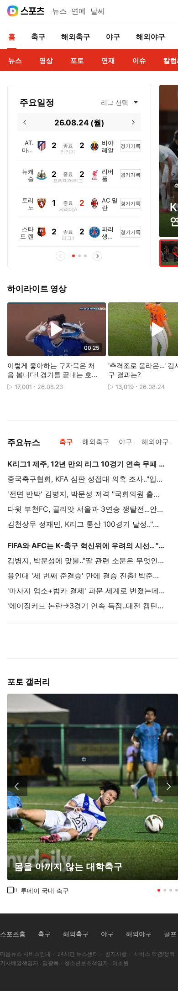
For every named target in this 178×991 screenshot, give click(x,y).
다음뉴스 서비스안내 (25, 954)
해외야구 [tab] (155, 441)
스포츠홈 (13, 934)
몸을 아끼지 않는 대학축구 (68, 866)
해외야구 (139, 934)
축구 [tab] (66, 441)
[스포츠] (33, 11)
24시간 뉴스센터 (78, 954)
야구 (107, 934)
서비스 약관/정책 (154, 954)
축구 (44, 934)
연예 (78, 11)
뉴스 (59, 11)
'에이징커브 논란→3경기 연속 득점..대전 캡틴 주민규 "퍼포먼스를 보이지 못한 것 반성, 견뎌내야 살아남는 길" (86, 605)
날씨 (97, 11)
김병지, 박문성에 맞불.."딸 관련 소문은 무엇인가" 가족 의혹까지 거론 (86, 560)
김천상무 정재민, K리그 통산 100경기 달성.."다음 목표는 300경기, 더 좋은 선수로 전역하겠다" (86, 524)
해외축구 (76, 934)
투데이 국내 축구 (45, 890)
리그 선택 (114, 102)
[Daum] (12, 10)
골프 (170, 934)
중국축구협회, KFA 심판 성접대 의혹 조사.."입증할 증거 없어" (86, 478)
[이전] (24, 122)
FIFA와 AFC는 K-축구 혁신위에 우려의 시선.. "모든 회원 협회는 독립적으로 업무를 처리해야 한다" (86, 545)
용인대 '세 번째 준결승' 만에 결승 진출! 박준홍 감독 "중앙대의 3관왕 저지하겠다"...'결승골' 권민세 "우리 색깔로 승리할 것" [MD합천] (86, 575)
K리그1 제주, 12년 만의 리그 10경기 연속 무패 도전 (86, 463)
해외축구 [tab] (96, 441)
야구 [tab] (125, 441)
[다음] (133, 122)
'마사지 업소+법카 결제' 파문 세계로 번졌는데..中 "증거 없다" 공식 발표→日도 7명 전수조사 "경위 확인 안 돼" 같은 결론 (86, 590)
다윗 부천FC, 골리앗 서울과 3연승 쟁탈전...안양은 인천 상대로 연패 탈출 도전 (86, 509)
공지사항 (116, 954)
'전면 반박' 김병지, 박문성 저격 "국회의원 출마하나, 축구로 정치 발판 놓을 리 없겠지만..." (86, 493)
